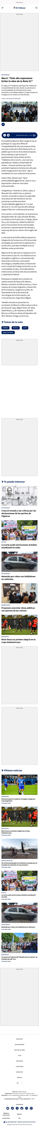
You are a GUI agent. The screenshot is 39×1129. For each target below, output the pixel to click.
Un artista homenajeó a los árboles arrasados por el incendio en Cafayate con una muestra (19, 864)
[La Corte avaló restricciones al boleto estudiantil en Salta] (19, 530)
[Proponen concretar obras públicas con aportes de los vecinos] (19, 593)
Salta (3, 542)
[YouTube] (7, 1108)
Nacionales (5, 75)
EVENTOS (19, 1077)
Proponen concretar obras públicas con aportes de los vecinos (18, 609)
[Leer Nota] (4, 135)
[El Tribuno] (19, 7)
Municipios (5, 605)
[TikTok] (12, 1108)
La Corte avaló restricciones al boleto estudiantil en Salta (19, 546)
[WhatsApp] (26, 1108)
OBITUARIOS (19, 1061)
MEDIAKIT (19, 1114)
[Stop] (8, 135)
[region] (15, 42)
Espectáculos (7, 860)
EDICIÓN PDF (19, 1072)
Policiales (5, 508)
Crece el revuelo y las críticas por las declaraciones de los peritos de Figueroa (18, 513)
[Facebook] (21, 1108)
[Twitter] (17, 1108)
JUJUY (19, 1055)
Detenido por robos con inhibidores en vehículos (18, 578)
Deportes (5, 637)
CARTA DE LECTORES (19, 1050)
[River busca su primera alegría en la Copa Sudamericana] (19, 625)
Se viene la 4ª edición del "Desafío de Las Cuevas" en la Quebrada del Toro (19, 958)
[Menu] (2, 8)
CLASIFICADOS (19, 1066)
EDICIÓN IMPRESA (19, 1044)
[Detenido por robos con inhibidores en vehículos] (19, 562)
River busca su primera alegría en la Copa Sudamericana (18, 641)
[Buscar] (36, 8)
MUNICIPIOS (19, 1039)
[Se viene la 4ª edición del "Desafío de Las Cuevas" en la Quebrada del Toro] (19, 943)
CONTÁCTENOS (6, 1118)
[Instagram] (31, 1108)
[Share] (3, 124)
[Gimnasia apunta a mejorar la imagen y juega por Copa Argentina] (19, 785)
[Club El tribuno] (19, 1083)
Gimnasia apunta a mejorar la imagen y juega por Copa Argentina (18, 800)
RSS (19, 1118)
